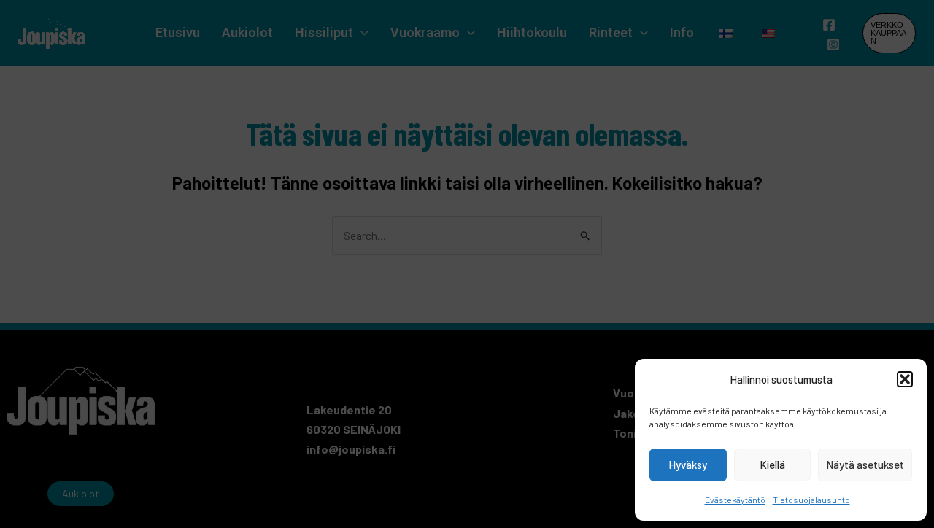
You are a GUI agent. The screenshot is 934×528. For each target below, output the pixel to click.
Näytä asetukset (865, 464)
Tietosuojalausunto (811, 499)
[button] (905, 379)
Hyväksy (687, 464)
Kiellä (772, 464)
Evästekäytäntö (735, 499)
